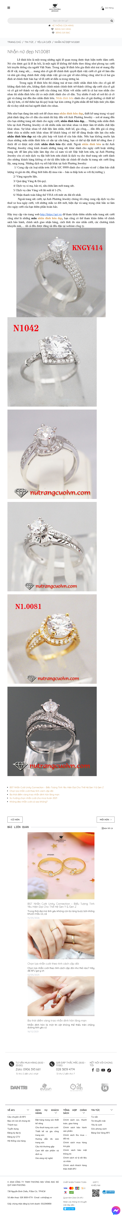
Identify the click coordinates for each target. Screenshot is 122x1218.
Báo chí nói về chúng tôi (18, 1121)
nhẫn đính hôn (91, 144)
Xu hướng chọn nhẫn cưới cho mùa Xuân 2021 (33, 798)
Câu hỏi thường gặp (44, 1146)
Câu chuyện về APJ (16, 1117)
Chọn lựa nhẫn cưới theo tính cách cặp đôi (31, 791)
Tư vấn (94, 1117)
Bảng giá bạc (63, 32)
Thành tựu (12, 1125)
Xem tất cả (108, 828)
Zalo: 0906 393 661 (28, 1069)
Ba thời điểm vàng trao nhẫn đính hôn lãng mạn (34, 794)
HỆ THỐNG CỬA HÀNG (63, 25)
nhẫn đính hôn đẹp (71, 113)
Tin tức (29, 42)
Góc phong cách (99, 1129)
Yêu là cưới (44, 42)
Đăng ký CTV (13, 1137)
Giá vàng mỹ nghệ (44, 1158)
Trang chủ (14, 42)
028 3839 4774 (65, 1069)
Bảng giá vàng (63, 29)
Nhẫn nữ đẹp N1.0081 (28, 51)
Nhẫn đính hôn (64, 98)
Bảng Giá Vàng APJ (100, 1133)
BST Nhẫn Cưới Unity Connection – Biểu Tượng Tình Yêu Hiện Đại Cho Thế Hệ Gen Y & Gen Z (57, 787)
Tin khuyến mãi (98, 1121)
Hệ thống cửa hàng (16, 1141)
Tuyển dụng (13, 1129)
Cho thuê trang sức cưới (46, 1127)
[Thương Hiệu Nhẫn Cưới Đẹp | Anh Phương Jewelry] (55, 7)
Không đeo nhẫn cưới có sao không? (28, 801)
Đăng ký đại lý (14, 1133)
